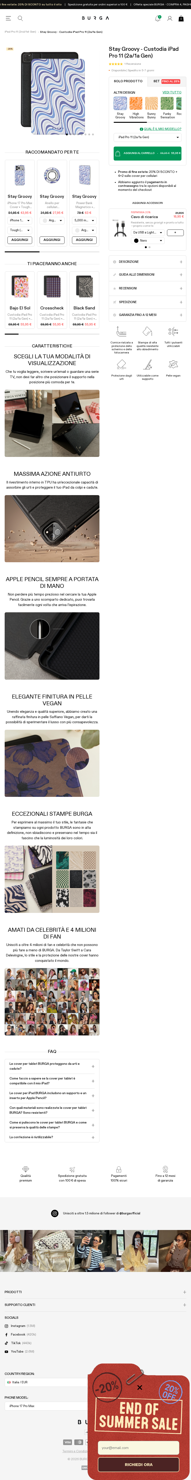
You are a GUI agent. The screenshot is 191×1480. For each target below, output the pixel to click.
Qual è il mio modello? (162, 129)
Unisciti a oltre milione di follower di (101, 1213)
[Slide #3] (78, 134)
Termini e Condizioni (77, 1451)
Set (166, 81)
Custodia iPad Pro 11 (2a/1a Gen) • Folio (19, 317)
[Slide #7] (93, 134)
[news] (157, 18)
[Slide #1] (71, 134)
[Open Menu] (8, 18)
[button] (125, 64)
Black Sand (84, 308)
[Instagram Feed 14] (54, 1251)
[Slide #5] (85, 134)
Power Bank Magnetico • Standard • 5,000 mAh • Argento (84, 205)
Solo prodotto (128, 81)
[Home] (95, 18)
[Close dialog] (139, 1387)
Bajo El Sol (20, 308)
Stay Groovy (20, 197)
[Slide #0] (67, 134)
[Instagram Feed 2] (137, 1251)
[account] (170, 18)
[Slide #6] (89, 134)
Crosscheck (52, 308)
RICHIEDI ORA (139, 1464)
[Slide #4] (82, 134)
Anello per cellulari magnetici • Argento (52, 205)
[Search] (20, 18)
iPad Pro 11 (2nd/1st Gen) (20, 32)
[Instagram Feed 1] (95, 1251)
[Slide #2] (74, 134)
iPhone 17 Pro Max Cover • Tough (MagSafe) (19, 205)
